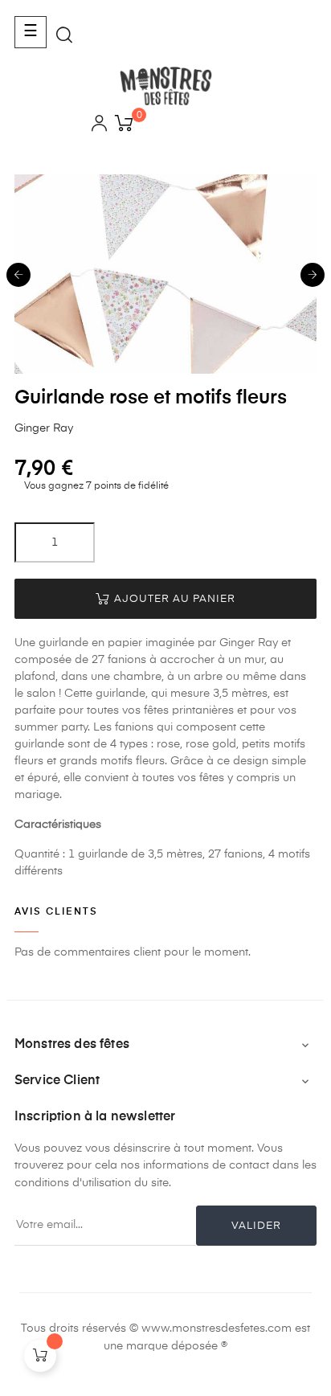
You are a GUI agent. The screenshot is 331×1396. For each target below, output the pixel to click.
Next (312, 275)
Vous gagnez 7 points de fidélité (95, 486)
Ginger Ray (43, 428)
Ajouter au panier (173, 599)
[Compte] (99, 126)
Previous (18, 275)
